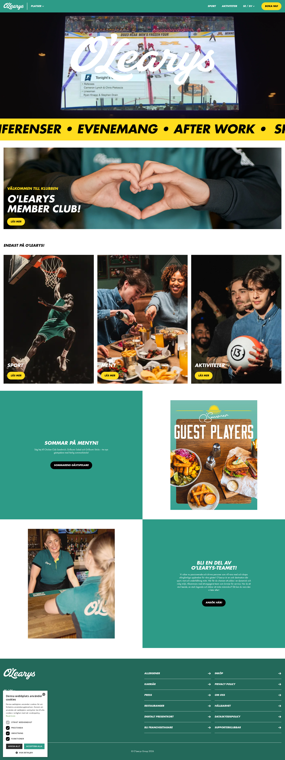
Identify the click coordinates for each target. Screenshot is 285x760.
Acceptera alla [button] (34, 746)
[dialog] (25, 724)
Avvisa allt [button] (14, 746)
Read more (10, 716)
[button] (38, 6)
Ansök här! (214, 602)
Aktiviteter (229, 6)
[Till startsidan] (13, 6)
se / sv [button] (247, 6)
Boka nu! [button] (271, 6)
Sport (212, 6)
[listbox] (43, 694)
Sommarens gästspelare (71, 465)
